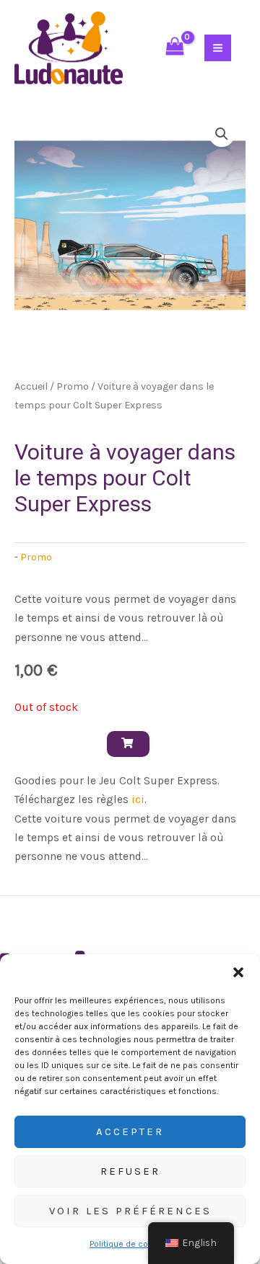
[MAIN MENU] (217, 48)
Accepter (130, 1131)
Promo (72, 386)
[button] (238, 972)
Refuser (130, 1171)
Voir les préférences (130, 1210)
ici (137, 799)
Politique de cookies (130, 1244)
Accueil (31, 386)
